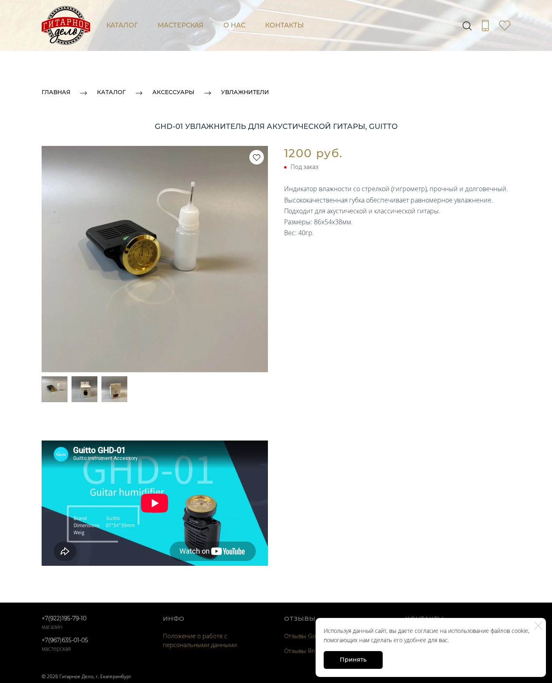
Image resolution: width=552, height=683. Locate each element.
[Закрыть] (538, 625)
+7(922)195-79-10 (64, 618)
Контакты (284, 25)
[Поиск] (467, 25)
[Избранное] (504, 25)
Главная (56, 92)
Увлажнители (245, 92)
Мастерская (181, 25)
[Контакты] (485, 25)
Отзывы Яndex (304, 651)
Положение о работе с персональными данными (200, 640)
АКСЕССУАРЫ (173, 92)
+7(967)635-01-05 (65, 640)
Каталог (122, 25)
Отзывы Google (305, 636)
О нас (234, 25)
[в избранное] (256, 157)
